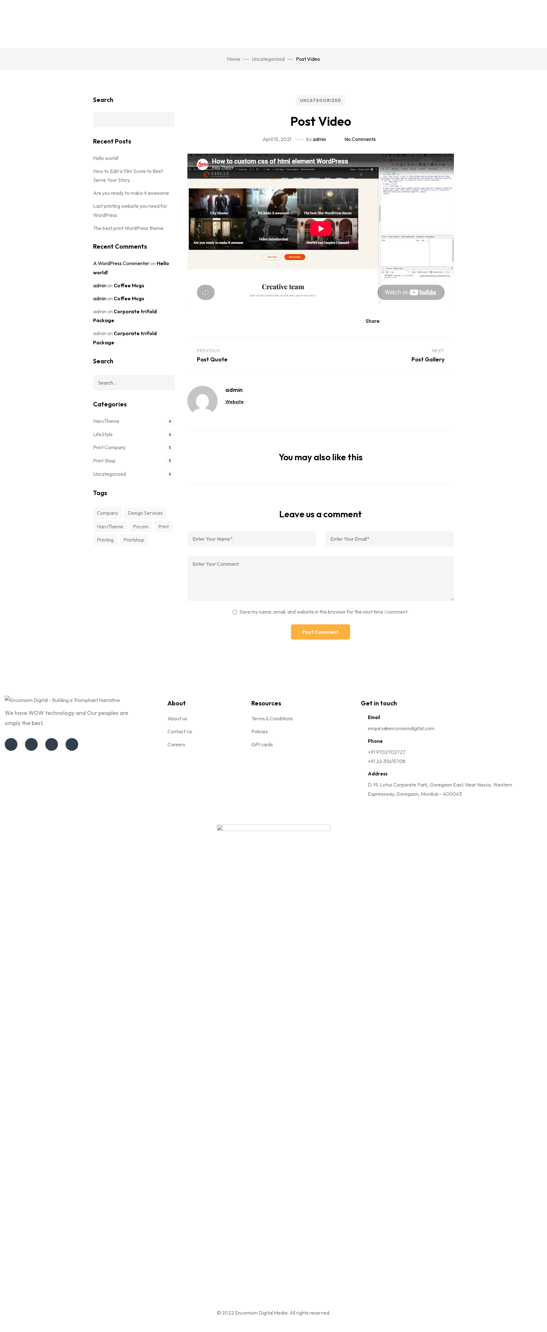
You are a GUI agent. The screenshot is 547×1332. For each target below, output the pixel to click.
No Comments (360, 139)
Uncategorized (268, 59)
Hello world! (105, 158)
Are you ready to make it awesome (131, 193)
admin (319, 139)
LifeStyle (103, 434)
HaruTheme (106, 421)
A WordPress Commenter (121, 263)
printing (105, 540)
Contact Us (179, 731)
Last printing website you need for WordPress (130, 210)
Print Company (109, 447)
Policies (259, 731)
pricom (140, 526)
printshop (133, 540)
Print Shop (104, 460)
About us (177, 718)
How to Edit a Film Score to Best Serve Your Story (128, 175)
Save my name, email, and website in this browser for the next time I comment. (323, 612)
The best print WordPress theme (128, 228)
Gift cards (262, 744)
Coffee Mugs (129, 285)
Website (234, 401)
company (107, 513)
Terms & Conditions (272, 718)
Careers (176, 744)
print (163, 526)
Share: (373, 321)
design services (145, 513)
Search (103, 100)
